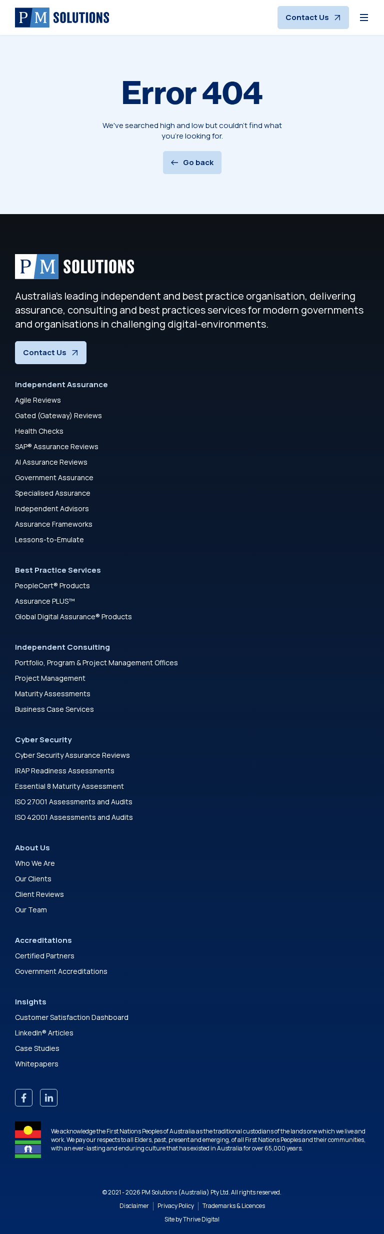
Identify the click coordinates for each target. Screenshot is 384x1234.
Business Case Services (54, 709)
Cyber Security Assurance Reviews (72, 755)
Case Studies (37, 1048)
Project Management (50, 678)
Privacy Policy (176, 1206)
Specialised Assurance (52, 493)
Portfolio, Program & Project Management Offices (96, 662)
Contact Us (307, 17)
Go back (198, 162)
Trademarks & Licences (233, 1206)
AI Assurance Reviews (51, 462)
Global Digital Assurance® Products (73, 616)
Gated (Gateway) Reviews (58, 415)
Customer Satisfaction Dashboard (71, 1017)
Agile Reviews (38, 400)
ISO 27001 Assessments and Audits (73, 801)
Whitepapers (36, 1063)
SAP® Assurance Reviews (56, 446)
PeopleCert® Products (52, 585)
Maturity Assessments (52, 693)
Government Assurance (54, 477)
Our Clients (33, 878)
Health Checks (39, 431)
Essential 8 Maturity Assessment (69, 786)
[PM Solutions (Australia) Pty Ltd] (62, 18)
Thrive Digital (201, 1219)
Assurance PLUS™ (45, 601)
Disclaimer (134, 1206)
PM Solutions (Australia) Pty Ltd (185, 1192)
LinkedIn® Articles (44, 1032)
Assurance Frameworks (53, 524)
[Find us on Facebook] (23, 1097)
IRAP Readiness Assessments (64, 770)
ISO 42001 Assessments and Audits (74, 817)
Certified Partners (44, 955)
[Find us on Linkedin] (49, 1097)
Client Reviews (39, 894)
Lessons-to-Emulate (49, 539)
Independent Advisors (52, 508)
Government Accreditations (61, 971)
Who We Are (35, 863)
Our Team (31, 909)
